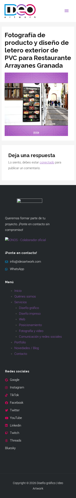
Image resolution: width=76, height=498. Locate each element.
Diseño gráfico (29, 308)
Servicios (20, 302)
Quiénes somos (25, 296)
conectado (47, 162)
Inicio (18, 291)
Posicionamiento (30, 325)
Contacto (20, 354)
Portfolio (20, 342)
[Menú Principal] (66, 10)
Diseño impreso (30, 314)
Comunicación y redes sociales (40, 337)
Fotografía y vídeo (31, 331)
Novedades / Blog (26, 348)
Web (22, 319)
